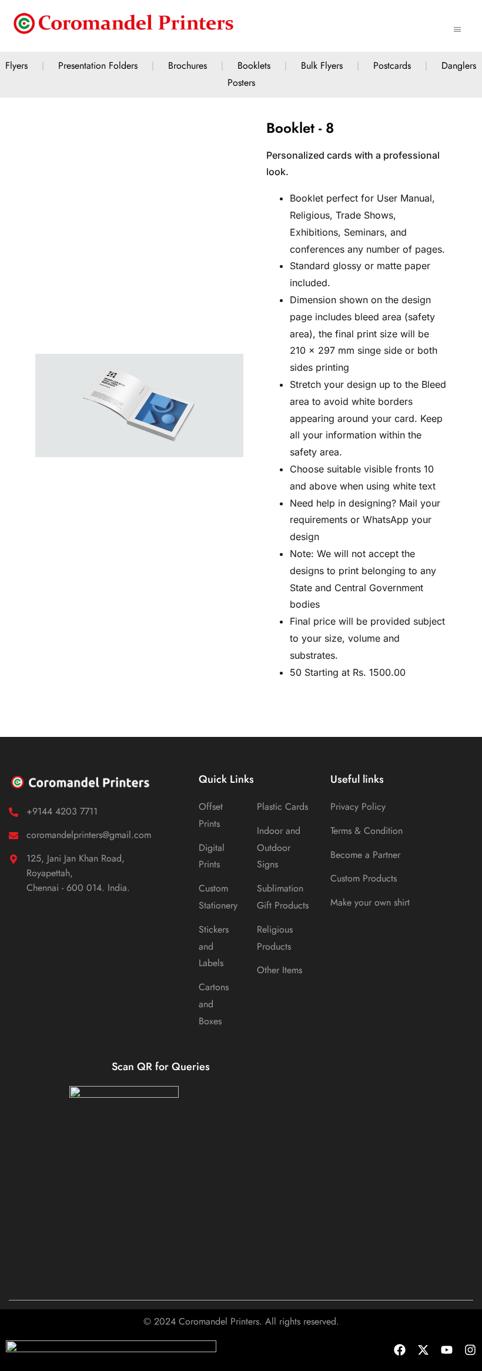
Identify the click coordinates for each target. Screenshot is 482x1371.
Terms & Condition (366, 830)
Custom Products (363, 878)
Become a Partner (365, 855)
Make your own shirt (370, 902)
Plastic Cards (282, 806)
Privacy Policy (358, 806)
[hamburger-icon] (457, 26)
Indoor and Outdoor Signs (278, 847)
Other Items (279, 970)
